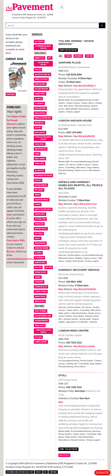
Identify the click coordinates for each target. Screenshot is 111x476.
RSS (45, 472)
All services (39, 41)
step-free (38, 337)
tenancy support (41, 342)
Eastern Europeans (41, 89)
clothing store (40, 219)
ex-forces (38, 253)
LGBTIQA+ (38, 128)
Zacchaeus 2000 (16, 240)
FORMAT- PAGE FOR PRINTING (68, 449)
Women (37, 154)
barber (37, 195)
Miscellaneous (40, 132)
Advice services (40, 53)
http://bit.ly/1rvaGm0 (84, 346)
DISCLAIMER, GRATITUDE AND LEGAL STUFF (20, 472)
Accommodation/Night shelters (43, 47)
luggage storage (41, 291)
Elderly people (40, 94)
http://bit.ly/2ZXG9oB (84, 289)
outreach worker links (43, 316)
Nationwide (78, 56)
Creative (38, 70)
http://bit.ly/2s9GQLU (84, 85)
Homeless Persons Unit (43, 118)
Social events (39, 144)
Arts (49, 58)
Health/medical (40, 113)
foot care (38, 267)
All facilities (39, 171)
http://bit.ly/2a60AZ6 (84, 136)
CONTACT (38, 472)
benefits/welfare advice (43, 209)
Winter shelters (40, 149)
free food (48, 267)
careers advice (40, 214)
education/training (41, 248)
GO (102, 25)
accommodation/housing (43, 175)
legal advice (39, 282)
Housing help (39, 123)
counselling (39, 224)
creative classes (41, 229)
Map (61, 85)
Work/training (40, 159)
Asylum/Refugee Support (43, 63)
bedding (37, 204)
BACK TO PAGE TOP (64, 455)
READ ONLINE (11, 94)
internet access (40, 272)
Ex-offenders (39, 103)
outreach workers (41, 321)
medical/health (40, 296)
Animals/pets (39, 58)
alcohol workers (41, 185)
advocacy (38, 180)
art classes (39, 190)
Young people (39, 163)
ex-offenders (39, 258)
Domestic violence (41, 79)
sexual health (39, 325)
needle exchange (40, 311)
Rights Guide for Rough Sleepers (16, 120)
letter (9, 214)
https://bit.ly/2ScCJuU (85, 204)
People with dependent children (43, 138)
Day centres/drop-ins (42, 74)
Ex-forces (38, 99)
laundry (37, 277)
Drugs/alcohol (40, 84)
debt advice (39, 233)
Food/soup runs (40, 108)
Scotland (89, 56)
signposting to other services (43, 331)
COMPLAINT (53, 472)
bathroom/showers (41, 200)
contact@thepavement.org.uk (23, 259)
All (60, 56)
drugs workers (40, 243)
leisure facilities (41, 287)
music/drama (39, 306)
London (68, 56)
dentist (37, 238)
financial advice (40, 263)
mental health (40, 301)
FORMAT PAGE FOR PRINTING (68, 50)
